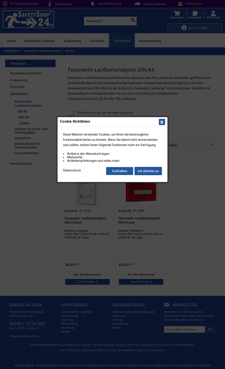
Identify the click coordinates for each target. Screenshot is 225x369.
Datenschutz (72, 170)
